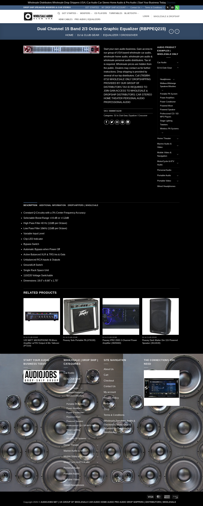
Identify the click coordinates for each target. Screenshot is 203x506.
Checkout (109, 380)
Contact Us (135, 7)
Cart (106, 375)
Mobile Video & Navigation (164, 154)
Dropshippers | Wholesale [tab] (83, 205)
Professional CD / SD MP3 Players (169, 115)
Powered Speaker (167, 109)
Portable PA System (168, 94)
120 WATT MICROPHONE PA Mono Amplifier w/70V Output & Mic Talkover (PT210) (41, 343)
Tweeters (164, 124)
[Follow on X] (168, 7)
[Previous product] (177, 31)
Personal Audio (164, 170)
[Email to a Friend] (117, 122)
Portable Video (164, 181)
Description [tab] (30, 205)
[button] (146, 16)
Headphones (165, 79)
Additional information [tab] (52, 205)
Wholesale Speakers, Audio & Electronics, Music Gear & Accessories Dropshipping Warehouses (119, 426)
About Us (109, 369)
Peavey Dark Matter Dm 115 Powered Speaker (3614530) (160, 341)
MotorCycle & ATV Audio (165, 163)
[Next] (178, 325)
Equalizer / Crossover (120, 35)
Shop (106, 409)
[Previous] (23, 325)
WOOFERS (85, 13)
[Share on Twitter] (111, 122)
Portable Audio (164, 175)
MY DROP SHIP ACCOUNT (114, 7)
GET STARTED (92, 7)
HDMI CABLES (66, 19)
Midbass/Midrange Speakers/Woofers (168, 85)
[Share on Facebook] (106, 122)
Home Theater (164, 138)
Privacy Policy (111, 398)
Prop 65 (108, 403)
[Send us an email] (172, 7)
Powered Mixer (166, 106)
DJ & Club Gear (88, 35)
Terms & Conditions (153, 7)
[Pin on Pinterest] (122, 122)
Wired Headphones (166, 186)
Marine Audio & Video (164, 145)
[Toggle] (178, 62)
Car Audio (161, 62)
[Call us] (177, 7)
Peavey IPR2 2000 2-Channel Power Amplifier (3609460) (120, 341)
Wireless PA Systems (169, 129)
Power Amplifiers (167, 98)
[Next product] (171, 31)
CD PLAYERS (100, 13)
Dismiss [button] (171, 2)
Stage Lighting (166, 121)
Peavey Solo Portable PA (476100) (79, 340)
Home (69, 35)
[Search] (59, 13)
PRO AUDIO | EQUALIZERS (88, 19)
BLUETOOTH (130, 13)
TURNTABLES (115, 13)
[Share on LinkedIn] (127, 122)
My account (110, 392)
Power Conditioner (168, 102)
